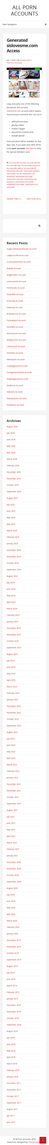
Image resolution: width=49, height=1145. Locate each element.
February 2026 (13, 465)
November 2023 (14, 634)
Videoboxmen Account (17, 398)
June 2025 (11, 511)
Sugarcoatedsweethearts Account (21, 249)
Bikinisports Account (16, 359)
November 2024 (14, 556)
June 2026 (11, 439)
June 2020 (11, 901)
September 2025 (14, 491)
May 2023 (11, 673)
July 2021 (11, 816)
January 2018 (12, 1076)
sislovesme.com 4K (14, 174)
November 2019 (14, 946)
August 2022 (12, 732)
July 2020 (11, 894)
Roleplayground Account (17, 379)
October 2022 (13, 719)
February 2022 (13, 771)
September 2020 (14, 881)
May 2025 (11, 517)
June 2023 (11, 667)
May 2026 (11, 446)
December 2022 (14, 706)
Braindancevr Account (16, 313)
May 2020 (11, 907)
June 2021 (11, 823)
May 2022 (11, 751)
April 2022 (11, 758)
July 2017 (11, 1115)
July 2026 (11, 433)
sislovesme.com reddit (24, 182)
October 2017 (13, 1096)
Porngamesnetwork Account (19, 372)
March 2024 (12, 608)
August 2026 (12, 426)
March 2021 (12, 842)
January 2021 (12, 855)
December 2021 (14, 784)
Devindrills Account (15, 294)
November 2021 (14, 790)
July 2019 (11, 972)
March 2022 (12, 764)
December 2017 (14, 1083)
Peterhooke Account (16, 287)
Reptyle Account (14, 268)
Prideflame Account (15, 405)
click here (30, 148)
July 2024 (11, 582)
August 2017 (12, 1109)
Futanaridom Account (16, 320)
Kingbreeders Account (16, 275)
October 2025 (13, 485)
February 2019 (13, 992)
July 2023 (11, 660)
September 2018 (14, 1024)
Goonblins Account (15, 327)
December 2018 (14, 1005)
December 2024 (14, 550)
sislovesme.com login (24, 176)
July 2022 (11, 738)
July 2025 (11, 504)
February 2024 (13, 615)
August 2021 (12, 810)
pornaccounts (25, 60)
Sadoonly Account (15, 307)
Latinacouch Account (16, 346)
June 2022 (11, 745)
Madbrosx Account (15, 385)
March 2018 (12, 1063)
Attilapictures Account (16, 340)
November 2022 (14, 712)
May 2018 (11, 1050)
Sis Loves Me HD (33, 163)
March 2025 (12, 530)
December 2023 (14, 628)
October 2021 (13, 797)
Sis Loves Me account (17, 163)
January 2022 (12, 777)
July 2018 (11, 1037)
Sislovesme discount (15, 171)
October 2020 (13, 875)
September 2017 (14, 1102)
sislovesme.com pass (15, 179)
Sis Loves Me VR (29, 168)
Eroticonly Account (15, 301)
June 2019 (11, 979)
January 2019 (12, 998)
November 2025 (14, 478)
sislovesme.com (14, 111)
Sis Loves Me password (31, 165)
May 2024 (11, 595)
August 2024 (12, 576)
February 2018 (13, 1070)
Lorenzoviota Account (16, 281)
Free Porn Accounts (14, 63)
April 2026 (11, 452)
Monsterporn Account (16, 333)
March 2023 (12, 686)
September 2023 (14, 647)
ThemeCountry (34, 1142)
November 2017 (14, 1089)
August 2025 (12, 498)
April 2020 (11, 914)
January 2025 (12, 543)
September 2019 (14, 959)
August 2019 (12, 966)
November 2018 (14, 1011)
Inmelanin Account (15, 353)
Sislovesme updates (31, 171)
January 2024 (12, 621)
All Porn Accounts (24, 10)
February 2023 (13, 693)
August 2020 (12, 888)
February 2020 (13, 927)
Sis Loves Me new (14, 165)
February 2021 (13, 849)
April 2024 (11, 602)
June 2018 (11, 1044)
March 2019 (12, 985)
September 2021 (14, 803)
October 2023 (13, 641)
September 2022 (14, 725)
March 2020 (12, 920)
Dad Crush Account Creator (34, 198)
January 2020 (12, 933)
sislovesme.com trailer (15, 184)
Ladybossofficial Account (18, 255)
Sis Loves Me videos (15, 168)
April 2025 (11, 524)
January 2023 (12, 699)
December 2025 (14, 472)
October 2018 (13, 1018)
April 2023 (11, 680)
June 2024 (11, 589)
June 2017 (11, 1122)
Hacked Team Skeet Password (15, 198)
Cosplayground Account (17, 366)
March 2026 (12, 459)
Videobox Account (15, 392)
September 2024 (14, 569)
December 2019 (14, 940)
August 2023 (12, 654)
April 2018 (11, 1057)
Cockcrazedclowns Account (19, 261)
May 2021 (11, 829)
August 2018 (12, 1031)
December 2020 (14, 862)
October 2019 (13, 953)
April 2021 (11, 836)
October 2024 (13, 563)
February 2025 (13, 537)
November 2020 (14, 868)
